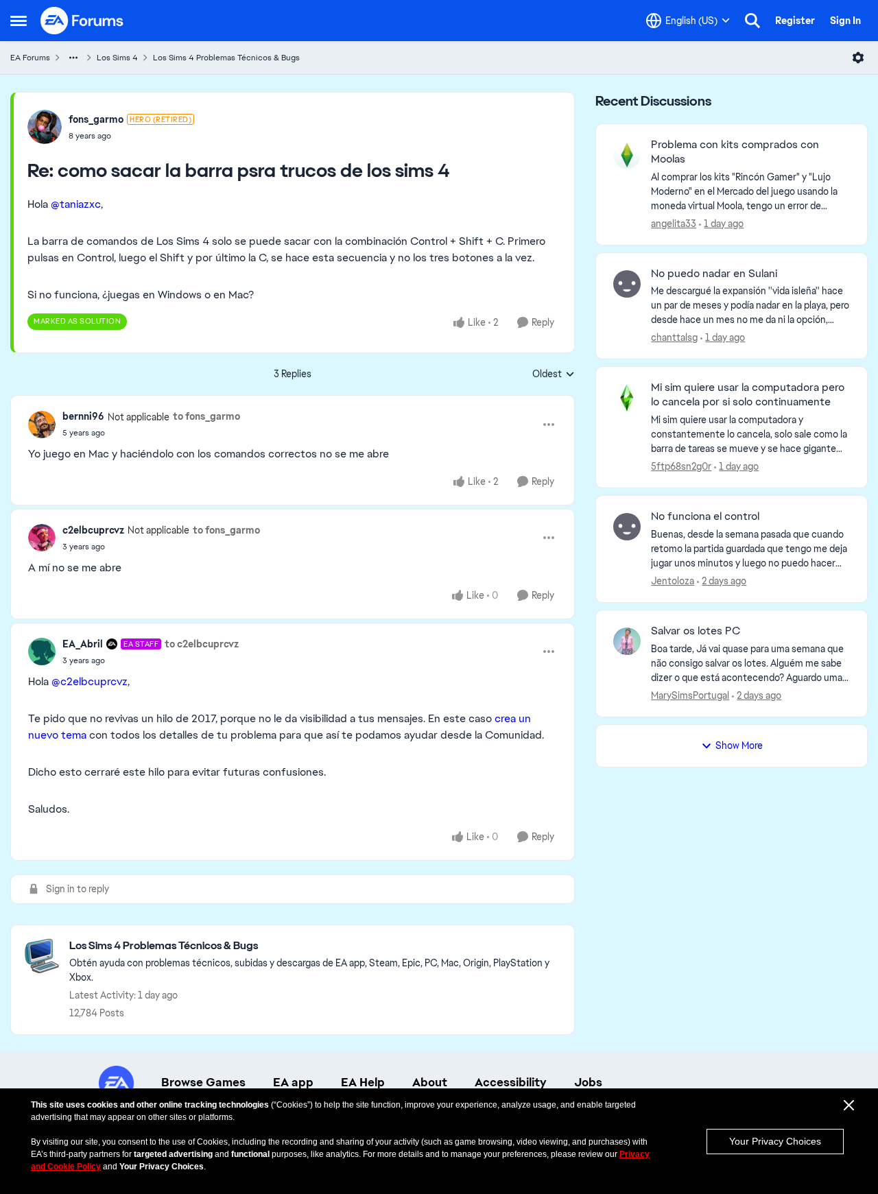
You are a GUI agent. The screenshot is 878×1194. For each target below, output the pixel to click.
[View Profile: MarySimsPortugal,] (627, 641)
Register (795, 20)
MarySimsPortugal (690, 695)
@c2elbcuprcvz (89, 681)
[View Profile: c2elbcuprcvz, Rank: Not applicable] (42, 537)
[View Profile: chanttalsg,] (627, 284)
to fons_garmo (206, 416)
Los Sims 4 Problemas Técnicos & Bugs (226, 57)
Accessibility (511, 1082)
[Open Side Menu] (18, 20)
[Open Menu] (858, 57)
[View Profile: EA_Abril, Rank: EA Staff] (42, 651)
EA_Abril (82, 644)
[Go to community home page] (82, 20)
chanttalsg (674, 337)
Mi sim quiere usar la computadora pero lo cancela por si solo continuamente (747, 395)
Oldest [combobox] (553, 374)
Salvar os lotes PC (695, 631)
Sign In (845, 20)
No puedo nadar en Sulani (714, 273)
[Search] (752, 20)
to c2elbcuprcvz (202, 644)
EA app (293, 1082)
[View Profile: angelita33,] (627, 155)
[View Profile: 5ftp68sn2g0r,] (627, 397)
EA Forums (30, 57)
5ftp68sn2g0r (681, 466)
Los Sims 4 (117, 57)
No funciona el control (705, 516)
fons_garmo (96, 119)
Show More (739, 745)
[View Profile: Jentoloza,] (627, 526)
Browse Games (203, 1082)
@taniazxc (76, 204)
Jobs (588, 1082)
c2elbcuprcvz (93, 530)
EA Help (363, 1082)
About (429, 1082)
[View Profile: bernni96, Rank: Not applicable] (42, 424)
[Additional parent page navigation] (73, 57)
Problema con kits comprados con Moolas (735, 152)
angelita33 (673, 223)
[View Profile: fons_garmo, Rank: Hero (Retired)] (44, 127)
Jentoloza (672, 581)
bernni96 (83, 416)
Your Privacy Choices (775, 1141)
